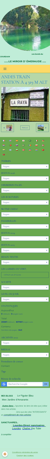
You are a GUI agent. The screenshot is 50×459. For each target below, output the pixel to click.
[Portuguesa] (10, 145)
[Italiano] (36, 140)
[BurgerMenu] (5, 69)
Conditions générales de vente (25, 452)
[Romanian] (30, 145)
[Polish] (36, 145)
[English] (10, 140)
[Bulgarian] (16, 150)
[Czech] (30, 150)
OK (45, 384)
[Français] (3, 140)
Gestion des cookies (25, 456)
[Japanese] (23, 140)
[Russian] (16, 145)
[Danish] (23, 150)
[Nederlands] (3, 145)
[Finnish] (10, 150)
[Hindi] (3, 150)
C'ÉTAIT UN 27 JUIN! (12, 275)
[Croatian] (36, 150)
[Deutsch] (43, 140)
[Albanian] (3, 154)
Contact (5, 366)
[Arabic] (30, 140)
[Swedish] (23, 145)
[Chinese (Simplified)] (43, 150)
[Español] (16, 140)
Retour (25, 128)
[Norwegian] (43, 145)
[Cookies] (5, 454)
